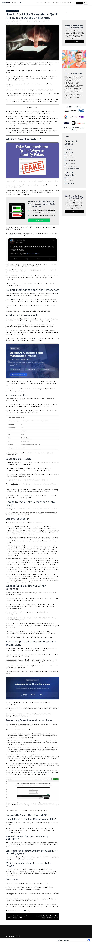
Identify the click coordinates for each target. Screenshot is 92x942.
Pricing (64, 2)
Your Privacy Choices (78, 940)
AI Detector (39, 2)
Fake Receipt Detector (71, 166)
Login (85, 2)
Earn (71, 2)
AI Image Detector (38, 338)
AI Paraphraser (69, 155)
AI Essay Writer (69, 178)
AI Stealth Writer (70, 183)
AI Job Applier (69, 152)
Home (7, 21)
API (68, 2)
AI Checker (14, 484)
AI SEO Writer (69, 180)
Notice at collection (63, 940)
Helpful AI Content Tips (12, 11)
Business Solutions (56, 2)
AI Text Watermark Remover (73, 168)
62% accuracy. (10, 824)
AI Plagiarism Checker (71, 157)
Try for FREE (39, 220)
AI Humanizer (47, 2)
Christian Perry (9, 22)
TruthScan (9, 299)
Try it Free (79, 2)
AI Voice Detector (70, 160)
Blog (11, 21)
